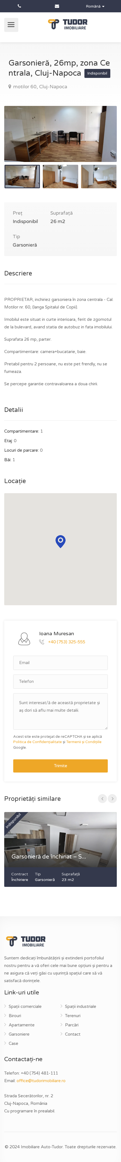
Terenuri (72, 1015)
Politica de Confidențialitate (37, 742)
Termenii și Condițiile (84, 742)
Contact (72, 1034)
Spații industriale (80, 1006)
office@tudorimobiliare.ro (41, 1080)
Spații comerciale (25, 1006)
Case (13, 1043)
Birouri (15, 1015)
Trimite (60, 765)
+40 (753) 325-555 (66, 641)
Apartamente (22, 1025)
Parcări (72, 1025)
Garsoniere (19, 1034)
